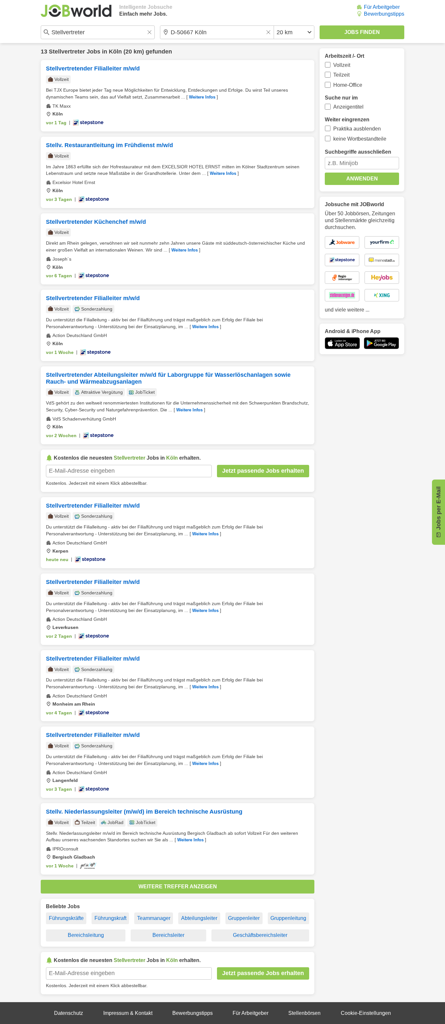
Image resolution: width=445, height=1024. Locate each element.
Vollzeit (341, 65)
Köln (115, 51)
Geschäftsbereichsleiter (260, 935)
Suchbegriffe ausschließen (358, 152)
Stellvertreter (67, 51)
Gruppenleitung (288, 918)
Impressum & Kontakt (127, 1013)
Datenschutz (68, 1013)
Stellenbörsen (304, 1013)
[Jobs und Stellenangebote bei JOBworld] (76, 11)
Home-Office (347, 85)
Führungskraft (110, 918)
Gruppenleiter (244, 918)
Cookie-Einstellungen (366, 1013)
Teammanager (153, 918)
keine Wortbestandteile (359, 139)
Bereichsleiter (168, 935)
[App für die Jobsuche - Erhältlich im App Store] (342, 343)
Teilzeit (341, 75)
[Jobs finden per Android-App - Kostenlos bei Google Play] (381, 343)
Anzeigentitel (348, 107)
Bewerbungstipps (384, 14)
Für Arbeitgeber (382, 7)
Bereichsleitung (86, 935)
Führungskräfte (66, 918)
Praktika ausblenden (357, 128)
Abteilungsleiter (199, 918)
